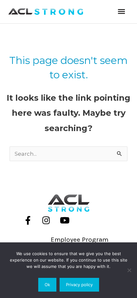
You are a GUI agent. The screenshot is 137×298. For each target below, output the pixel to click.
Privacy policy (79, 284)
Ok (47, 284)
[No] (129, 270)
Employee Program (79, 239)
